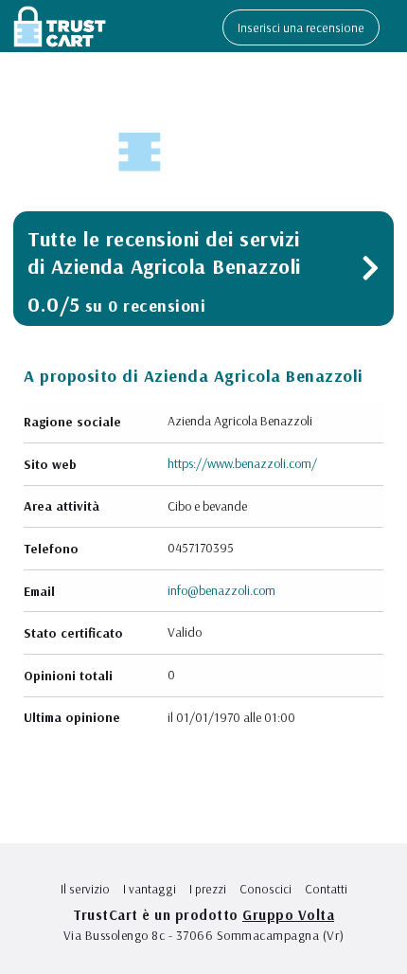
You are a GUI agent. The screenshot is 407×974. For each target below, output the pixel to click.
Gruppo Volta (288, 915)
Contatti (326, 888)
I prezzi (207, 888)
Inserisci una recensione (301, 27)
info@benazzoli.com (221, 590)
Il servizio (85, 888)
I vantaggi (149, 888)
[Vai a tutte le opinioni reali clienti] (371, 272)
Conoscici (265, 888)
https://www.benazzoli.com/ (242, 463)
